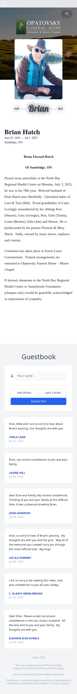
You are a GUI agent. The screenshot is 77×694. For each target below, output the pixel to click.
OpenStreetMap (42, 674)
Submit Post (38, 401)
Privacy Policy (28, 668)
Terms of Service (48, 668)
